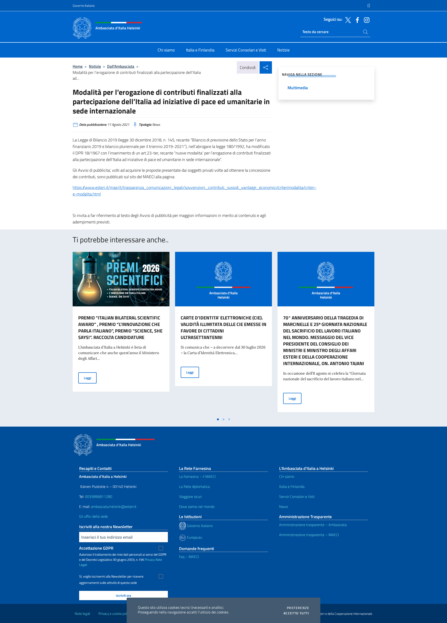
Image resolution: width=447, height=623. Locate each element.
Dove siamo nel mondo (196, 506)
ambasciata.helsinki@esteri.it (113, 506)
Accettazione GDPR (96, 548)
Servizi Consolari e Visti (297, 496)
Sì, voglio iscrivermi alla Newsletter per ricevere (111, 576)
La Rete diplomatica (194, 486)
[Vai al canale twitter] (347, 19)
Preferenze (298, 607)
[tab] (218, 419)
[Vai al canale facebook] (356, 19)
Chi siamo (286, 476)
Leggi (90, 377)
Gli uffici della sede (93, 516)
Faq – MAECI (189, 556)
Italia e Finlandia (292, 486)
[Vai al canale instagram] (365, 19)
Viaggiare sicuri (190, 496)
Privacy (150, 559)
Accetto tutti (296, 613)
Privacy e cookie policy (114, 613)
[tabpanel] (121, 333)
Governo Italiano (84, 5)
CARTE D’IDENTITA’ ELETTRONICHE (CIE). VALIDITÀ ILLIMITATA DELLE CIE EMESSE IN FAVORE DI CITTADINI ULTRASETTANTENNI (223, 327)
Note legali (82, 613)
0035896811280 (98, 496)
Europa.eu (194, 537)
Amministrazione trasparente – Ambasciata (313, 524)
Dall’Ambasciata (120, 66)
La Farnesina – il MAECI (197, 476)
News (283, 506)
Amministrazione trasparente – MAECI (309, 534)
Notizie (95, 66)
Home (78, 66)
